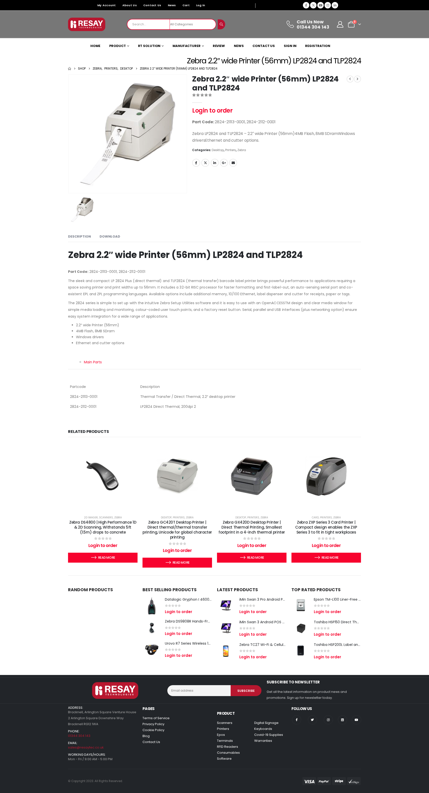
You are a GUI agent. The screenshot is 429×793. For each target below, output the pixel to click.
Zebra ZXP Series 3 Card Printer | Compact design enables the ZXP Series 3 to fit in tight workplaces (326, 527)
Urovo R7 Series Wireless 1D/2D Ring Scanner (203, 643)
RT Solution (149, 45)
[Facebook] (306, 5)
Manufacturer (187, 45)
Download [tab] (110, 236)
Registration (317, 45)
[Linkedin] (342, 719)
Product (117, 45)
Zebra (241, 150)
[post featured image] (152, 605)
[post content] (103, 476)
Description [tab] (79, 236)
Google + (224, 163)
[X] (313, 5)
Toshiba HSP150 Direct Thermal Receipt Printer (353, 622)
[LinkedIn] (335, 5)
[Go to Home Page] (69, 69)
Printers (230, 150)
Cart (186, 5)
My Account (106, 5)
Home (95, 45)
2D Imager (91, 517)
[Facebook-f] (296, 719)
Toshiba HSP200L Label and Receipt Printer (350, 644)
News (172, 5)
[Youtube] (320, 5)
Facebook (196, 163)
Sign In (290, 45)
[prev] (350, 79)
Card (315, 517)
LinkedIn (215, 163)
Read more (106, 557)
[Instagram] (327, 5)
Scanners (106, 517)
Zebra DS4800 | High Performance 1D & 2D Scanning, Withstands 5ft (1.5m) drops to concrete (102, 527)
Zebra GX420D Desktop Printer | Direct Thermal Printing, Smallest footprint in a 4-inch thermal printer (251, 527)
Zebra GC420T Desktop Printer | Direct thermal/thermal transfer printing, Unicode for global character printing (177, 530)
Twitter (205, 163)
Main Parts (93, 362)
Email (233, 163)
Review (219, 45)
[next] (357, 79)
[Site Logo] (86, 24)
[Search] (221, 24)
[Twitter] (312, 719)
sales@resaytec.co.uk (86, 747)
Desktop (218, 150)
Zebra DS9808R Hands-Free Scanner (196, 621)
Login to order (212, 110)
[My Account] (340, 24)
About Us (129, 5)
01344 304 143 (79, 735)
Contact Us (152, 5)
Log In (200, 5)
